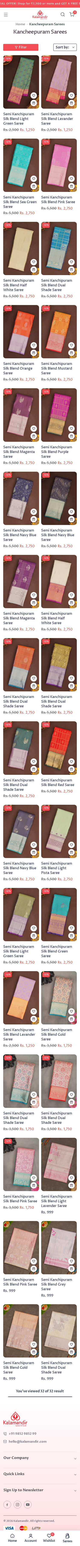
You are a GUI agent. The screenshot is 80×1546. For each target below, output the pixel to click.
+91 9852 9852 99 (22, 1434)
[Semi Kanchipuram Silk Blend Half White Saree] (21, 248)
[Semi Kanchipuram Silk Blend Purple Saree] (59, 415)
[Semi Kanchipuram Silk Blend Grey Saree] (59, 1247)
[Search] (62, 14)
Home (20, 24)
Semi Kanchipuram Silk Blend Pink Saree (58, 199)
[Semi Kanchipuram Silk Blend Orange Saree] (21, 331)
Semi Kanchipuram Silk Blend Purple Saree (56, 452)
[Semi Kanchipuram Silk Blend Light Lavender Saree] (59, 1164)
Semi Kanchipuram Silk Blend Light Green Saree (18, 119)
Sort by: (62, 47)
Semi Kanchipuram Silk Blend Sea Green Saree (20, 202)
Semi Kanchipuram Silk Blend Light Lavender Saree (56, 1201)
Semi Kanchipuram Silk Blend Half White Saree (18, 285)
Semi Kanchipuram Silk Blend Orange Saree (18, 369)
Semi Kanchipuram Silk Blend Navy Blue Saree (19, 535)
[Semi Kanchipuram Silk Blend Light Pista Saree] (59, 831)
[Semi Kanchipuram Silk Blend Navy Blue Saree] (21, 498)
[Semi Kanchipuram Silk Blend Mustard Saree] (59, 331)
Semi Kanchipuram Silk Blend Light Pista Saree (56, 868)
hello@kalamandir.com (28, 1441)
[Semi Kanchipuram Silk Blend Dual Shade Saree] (59, 248)
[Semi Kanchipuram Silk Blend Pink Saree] (59, 165)
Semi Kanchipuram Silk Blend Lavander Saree (57, 119)
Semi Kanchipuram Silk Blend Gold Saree (56, 1035)
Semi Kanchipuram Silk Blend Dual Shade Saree (56, 285)
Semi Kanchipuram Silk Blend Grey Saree (56, 1284)
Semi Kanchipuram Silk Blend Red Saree (57, 782)
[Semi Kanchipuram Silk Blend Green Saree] (59, 914)
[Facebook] (7, 1504)
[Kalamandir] (40, 14)
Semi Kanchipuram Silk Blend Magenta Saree (19, 452)
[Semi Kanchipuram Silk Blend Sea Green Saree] (21, 165)
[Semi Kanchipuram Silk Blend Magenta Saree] (21, 415)
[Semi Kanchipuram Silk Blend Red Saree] (59, 748)
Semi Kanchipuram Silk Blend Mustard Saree (56, 369)
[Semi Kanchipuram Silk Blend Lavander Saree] (59, 81)
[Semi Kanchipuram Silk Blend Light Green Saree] (21, 81)
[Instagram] (17, 1504)
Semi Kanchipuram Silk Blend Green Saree (56, 951)
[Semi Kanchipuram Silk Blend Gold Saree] (59, 997)
